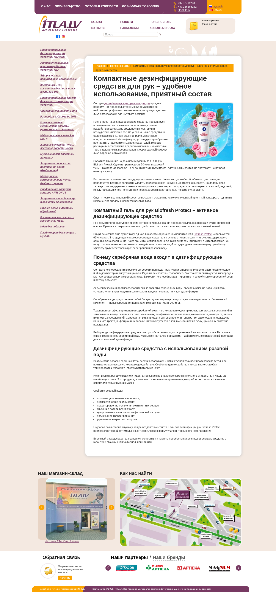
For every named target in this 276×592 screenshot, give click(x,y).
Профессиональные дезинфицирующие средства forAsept (53, 53)
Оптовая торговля (101, 6)
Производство (67, 6)
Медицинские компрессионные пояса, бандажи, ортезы (55, 180)
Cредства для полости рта (58, 110)
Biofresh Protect (203, 234)
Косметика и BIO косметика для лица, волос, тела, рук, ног (58, 89)
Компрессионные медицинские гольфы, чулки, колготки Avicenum (57, 126)
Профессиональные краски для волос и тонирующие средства (58, 101)
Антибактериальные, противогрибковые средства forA (54, 66)
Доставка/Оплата (162, 28)
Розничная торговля (140, 6)
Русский (218, 6)
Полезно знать (160, 22)
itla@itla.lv (184, 10)
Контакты (98, 28)
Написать (65, 577)
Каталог (96, 22)
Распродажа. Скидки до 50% (58, 116)
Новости (126, 22)
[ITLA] (61, 33)
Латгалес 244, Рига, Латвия (62, 541)
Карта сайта (99, 589)
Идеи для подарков (52, 226)
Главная (101, 65)
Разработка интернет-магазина (55, 589)
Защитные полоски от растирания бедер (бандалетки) (55, 167)
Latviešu (217, 10)
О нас (45, 6)
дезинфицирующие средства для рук (127, 103)
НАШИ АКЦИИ (129, 28)
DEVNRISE (79, 589)
